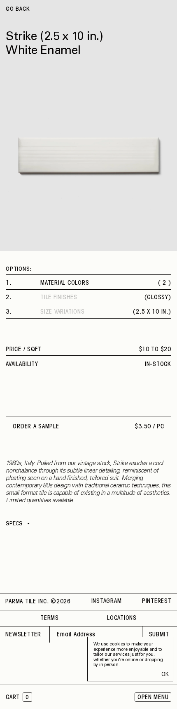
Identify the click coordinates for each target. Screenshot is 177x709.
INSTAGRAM (106, 601)
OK (164, 674)
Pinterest (157, 601)
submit (159, 635)
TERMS (49, 618)
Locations (122, 618)
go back (18, 9)
